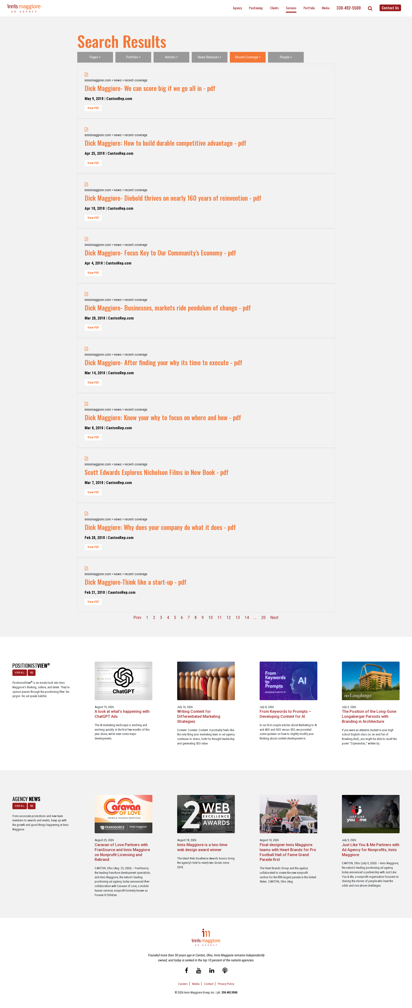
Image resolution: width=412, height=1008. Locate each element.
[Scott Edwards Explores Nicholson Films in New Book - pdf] (86, 458)
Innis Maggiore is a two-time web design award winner (202, 847)
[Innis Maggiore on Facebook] (186, 970)
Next (274, 617)
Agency (237, 7)
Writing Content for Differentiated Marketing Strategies (198, 716)
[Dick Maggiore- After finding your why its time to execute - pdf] (86, 348)
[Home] (24, 8)
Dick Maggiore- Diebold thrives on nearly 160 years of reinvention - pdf (173, 198)
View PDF (93, 108)
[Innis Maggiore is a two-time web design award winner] (206, 814)
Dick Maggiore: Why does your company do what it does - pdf (160, 527)
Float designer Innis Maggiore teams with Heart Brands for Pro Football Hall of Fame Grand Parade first (288, 852)
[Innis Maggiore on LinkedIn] (212, 970)
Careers (183, 984)
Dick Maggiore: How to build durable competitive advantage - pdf (165, 143)
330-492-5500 (348, 8)
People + (286, 57)
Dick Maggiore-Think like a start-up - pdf (135, 582)
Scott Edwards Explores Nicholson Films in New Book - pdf (156, 472)
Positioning (256, 7)
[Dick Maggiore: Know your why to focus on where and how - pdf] (86, 403)
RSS (31, 672)
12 (229, 617)
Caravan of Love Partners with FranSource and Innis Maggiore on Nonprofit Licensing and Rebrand (122, 852)
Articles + (171, 57)
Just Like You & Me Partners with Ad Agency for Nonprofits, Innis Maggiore (370, 850)
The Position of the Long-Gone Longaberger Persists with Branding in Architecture (369, 716)
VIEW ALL (20, 672)
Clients (274, 7)
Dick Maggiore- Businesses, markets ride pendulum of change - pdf (168, 307)
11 (219, 617)
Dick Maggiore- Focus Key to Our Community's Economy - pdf (160, 252)
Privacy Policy (226, 984)
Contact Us (390, 7)
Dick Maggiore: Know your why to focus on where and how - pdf (163, 417)
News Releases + (209, 57)
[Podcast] (225, 970)
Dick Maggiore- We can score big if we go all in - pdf (150, 88)
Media (325, 7)
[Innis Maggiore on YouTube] (199, 970)
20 (263, 617)
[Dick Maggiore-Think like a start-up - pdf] (86, 568)
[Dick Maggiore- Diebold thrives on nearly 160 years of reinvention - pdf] (86, 184)
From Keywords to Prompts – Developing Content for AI (285, 714)
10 (210, 617)
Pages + (95, 57)
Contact (208, 984)
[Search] (370, 8)
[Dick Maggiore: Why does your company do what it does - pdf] (86, 513)
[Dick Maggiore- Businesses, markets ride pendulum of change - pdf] (86, 293)
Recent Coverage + (248, 57)
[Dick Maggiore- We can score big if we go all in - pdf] (86, 74)
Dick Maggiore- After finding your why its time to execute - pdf (163, 362)
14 (247, 617)
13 (238, 617)
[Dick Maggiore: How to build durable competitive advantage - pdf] (86, 129)
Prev (137, 617)
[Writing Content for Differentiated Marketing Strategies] (206, 680)
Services (291, 7)
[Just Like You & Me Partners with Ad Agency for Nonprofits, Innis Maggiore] (371, 814)
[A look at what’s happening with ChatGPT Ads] (123, 680)
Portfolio (309, 7)
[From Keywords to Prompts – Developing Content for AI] (288, 680)
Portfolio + (133, 57)
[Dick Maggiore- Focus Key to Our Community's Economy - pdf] (86, 238)
